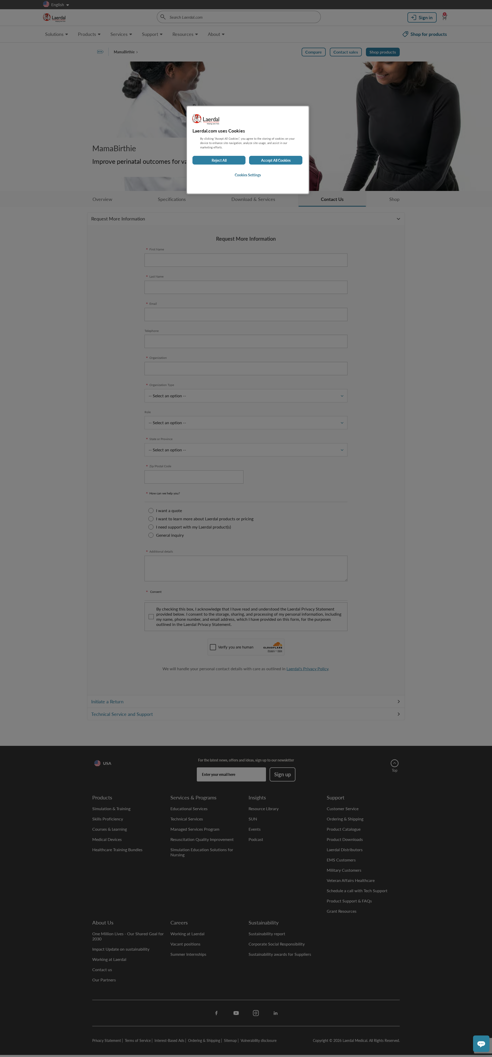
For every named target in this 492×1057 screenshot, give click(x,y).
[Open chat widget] (481, 1043)
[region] (247, 150)
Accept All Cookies (276, 160)
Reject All (219, 160)
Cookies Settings (248, 175)
